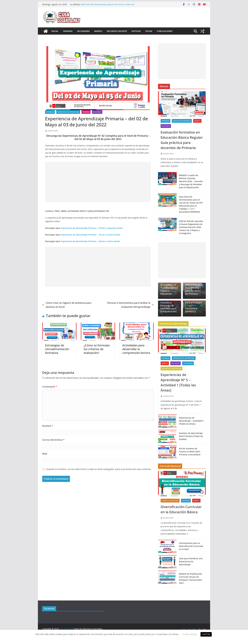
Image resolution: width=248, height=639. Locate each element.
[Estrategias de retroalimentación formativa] (59, 324)
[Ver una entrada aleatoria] (202, 31)
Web (44, 453)
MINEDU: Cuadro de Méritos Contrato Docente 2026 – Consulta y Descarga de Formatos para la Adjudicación (191, 181)
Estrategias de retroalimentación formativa (57, 349)
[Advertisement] (98, 182)
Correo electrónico (53, 439)
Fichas (148, 31)
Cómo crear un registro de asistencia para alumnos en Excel (68, 305)
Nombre (47, 425)
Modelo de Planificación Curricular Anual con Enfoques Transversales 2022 (190, 578)
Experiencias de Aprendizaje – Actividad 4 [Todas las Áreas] (191, 420)
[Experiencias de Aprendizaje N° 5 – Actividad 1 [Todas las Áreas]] (182, 341)
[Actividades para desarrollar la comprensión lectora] (136, 324)
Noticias (136, 31)
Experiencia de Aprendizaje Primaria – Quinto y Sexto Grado (90, 241)
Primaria (67, 31)
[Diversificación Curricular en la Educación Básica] (182, 483)
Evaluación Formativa (182, 121)
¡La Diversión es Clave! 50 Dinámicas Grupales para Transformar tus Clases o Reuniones (169, 284)
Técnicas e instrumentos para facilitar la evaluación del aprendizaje (128, 305)
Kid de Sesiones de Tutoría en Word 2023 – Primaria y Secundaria (190, 451)
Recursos (97, 112)
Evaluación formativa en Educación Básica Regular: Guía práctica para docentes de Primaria (182, 140)
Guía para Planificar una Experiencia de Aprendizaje (191, 561)
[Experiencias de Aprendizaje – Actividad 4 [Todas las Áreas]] (167, 421)
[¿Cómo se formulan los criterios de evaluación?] (98, 324)
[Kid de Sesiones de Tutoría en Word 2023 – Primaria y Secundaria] (167, 452)
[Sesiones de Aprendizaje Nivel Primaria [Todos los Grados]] (167, 437)
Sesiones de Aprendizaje (171, 369)
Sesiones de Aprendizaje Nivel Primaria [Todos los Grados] (191, 436)
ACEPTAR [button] (206, 634)
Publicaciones (165, 31)
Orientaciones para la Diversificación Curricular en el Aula (191, 546)
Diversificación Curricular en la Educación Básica (181, 509)
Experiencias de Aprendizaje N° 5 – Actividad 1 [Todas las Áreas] (178, 382)
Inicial (54, 31)
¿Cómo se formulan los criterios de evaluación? (97, 349)
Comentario (49, 386)
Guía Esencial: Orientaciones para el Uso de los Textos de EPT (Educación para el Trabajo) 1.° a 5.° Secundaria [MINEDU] (191, 204)
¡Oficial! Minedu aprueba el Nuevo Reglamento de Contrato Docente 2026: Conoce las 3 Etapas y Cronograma (191, 227)
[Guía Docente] (45, 31)
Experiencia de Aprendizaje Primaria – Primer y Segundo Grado (92, 228)
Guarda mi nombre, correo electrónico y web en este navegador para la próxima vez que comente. (98, 469)
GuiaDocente (52, 130)
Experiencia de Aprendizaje (68, 112)
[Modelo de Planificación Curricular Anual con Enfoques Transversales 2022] (167, 579)
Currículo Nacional (170, 501)
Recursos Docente (117, 31)
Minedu (98, 31)
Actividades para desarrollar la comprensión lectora (136, 349)
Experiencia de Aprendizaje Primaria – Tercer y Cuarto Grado (90, 234)
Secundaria (83, 31)
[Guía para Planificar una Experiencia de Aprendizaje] (167, 562)
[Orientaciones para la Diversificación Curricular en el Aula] (167, 546)
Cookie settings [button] (189, 634)
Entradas (50, 112)
